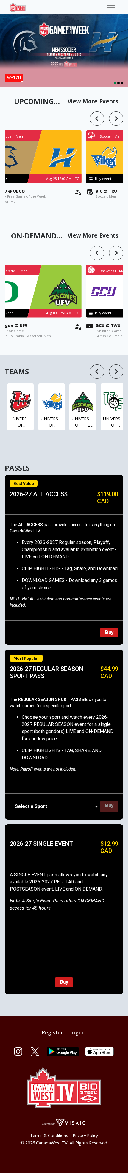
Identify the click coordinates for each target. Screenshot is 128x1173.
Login (76, 1032)
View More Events (93, 101)
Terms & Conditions (49, 1135)
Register (52, 1032)
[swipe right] (116, 118)
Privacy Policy (85, 1135)
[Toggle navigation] (110, 7)
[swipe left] (97, 118)
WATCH (14, 77)
